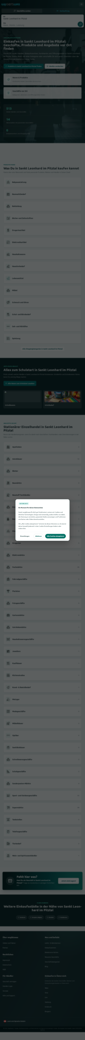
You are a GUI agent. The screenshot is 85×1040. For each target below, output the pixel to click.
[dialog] (42, 520)
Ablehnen (38, 536)
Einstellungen (24, 536)
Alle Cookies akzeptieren (55, 536)
